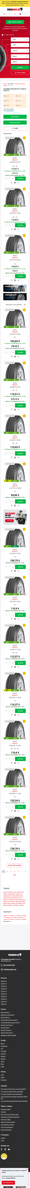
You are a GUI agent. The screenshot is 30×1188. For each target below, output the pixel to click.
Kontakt (3, 1138)
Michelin (3, 1059)
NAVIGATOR (10, 898)
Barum (2, 1043)
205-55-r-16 (19, 919)
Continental (4, 1046)
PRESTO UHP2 (13, 892)
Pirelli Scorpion (5, 1027)
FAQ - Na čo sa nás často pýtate (10, 1114)
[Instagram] (5, 1149)
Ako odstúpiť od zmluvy (7, 1124)
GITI (2, 1048)
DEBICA (5, 85)
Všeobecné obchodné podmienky (10, 1117)
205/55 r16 (4, 981)
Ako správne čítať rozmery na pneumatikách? (13, 1089)
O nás (2, 1140)
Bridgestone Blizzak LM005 (8, 1035)
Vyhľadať (20, 67)
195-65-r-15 (13, 919)
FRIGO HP (12, 901)
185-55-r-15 (6, 915)
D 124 (12, 905)
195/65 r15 (4, 986)
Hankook (3, 1054)
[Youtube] (9, 1149)
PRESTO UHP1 (18, 898)
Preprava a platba (5, 1119)
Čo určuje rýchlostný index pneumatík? (11, 1094)
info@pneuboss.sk (10, 969)
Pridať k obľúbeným (11, 182)
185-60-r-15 (19, 915)
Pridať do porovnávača (15, 182)
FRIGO (21, 905)
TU (23, 5)
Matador (3, 1056)
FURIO (5, 898)
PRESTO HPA (21, 903)
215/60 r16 (4, 996)
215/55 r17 (4, 991)
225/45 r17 (4, 983)
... (21, 871)
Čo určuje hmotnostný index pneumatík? (12, 1091)
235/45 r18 (4, 994)
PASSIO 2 (5, 892)
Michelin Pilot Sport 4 (7, 1025)
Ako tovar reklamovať (7, 1127)
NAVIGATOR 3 (12, 894)
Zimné (2, 1077)
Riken (2, 1064)
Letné (2, 1075)
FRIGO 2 (5, 894)
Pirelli (2, 1066)
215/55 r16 (4, 1001)
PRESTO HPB (7, 905)
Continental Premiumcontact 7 (9, 1020)
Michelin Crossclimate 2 (7, 1015)
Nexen (2, 1061)
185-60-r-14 (13, 915)
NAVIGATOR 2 (7, 896)
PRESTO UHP (7, 900)
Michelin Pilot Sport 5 (7, 1033)
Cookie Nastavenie (6, 1130)
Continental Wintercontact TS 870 (10, 1022)
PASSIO (13, 896)
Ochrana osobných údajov (8, 1122)
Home (4, 83)
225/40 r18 (4, 989)
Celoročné (4, 1080)
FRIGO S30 (18, 901)
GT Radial (3, 1051)
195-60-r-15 (6, 919)
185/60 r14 (4, 999)
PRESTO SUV (14, 900)
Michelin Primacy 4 (6, 1030)
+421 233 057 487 (9, 965)
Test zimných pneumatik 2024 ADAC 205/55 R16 (14, 1101)
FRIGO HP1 (6, 901)
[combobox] (20, 39)
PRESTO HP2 (19, 896)
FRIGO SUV (15, 903)
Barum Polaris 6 (5, 1017)
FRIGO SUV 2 (22, 900)
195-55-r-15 (22, 917)
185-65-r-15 (9, 917)
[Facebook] (1, 1149)
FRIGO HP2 (19, 894)
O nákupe (3, 1112)
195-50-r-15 (15, 917)
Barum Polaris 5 (5, 1012)
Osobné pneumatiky (20, 83)
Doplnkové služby (6, 1109)
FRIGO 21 (17, 905)
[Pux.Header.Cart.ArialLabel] (15, 14)
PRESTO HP (20, 892)
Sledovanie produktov (18, 182)
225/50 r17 (4, 1004)
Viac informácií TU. (8, 1182)
